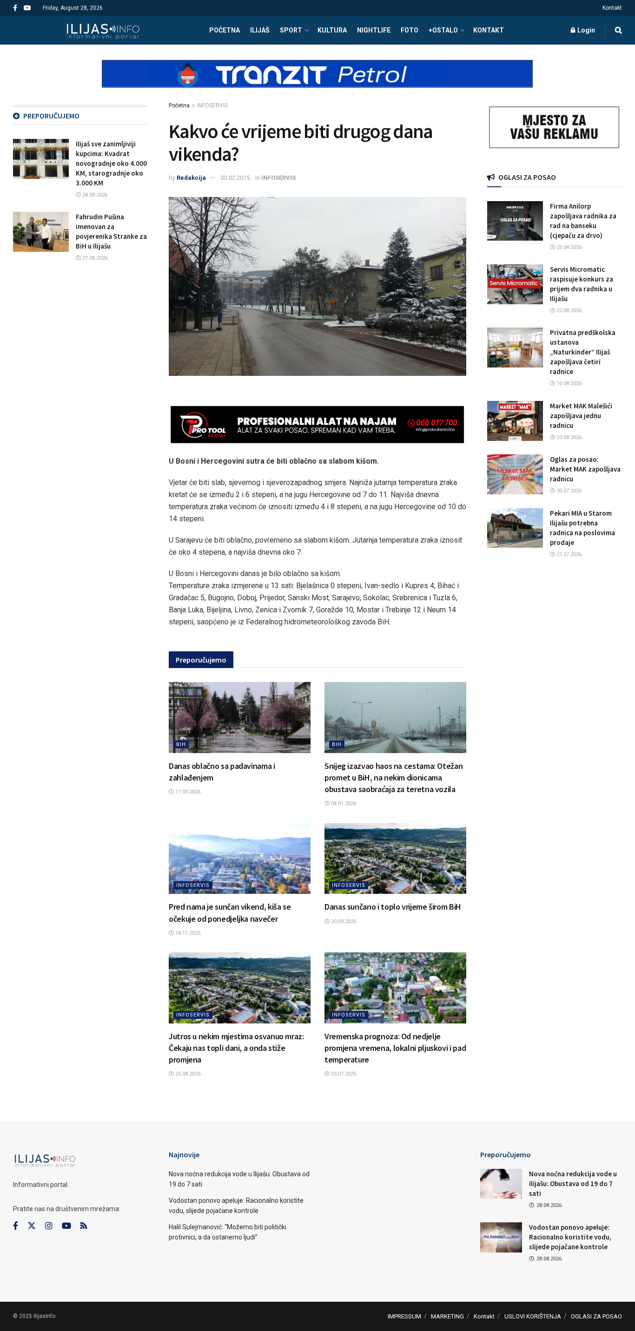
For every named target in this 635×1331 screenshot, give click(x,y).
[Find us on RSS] (83, 1226)
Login (585, 30)
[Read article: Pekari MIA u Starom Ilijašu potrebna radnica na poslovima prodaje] (515, 528)
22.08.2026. (569, 311)
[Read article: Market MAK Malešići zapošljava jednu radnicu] (515, 421)
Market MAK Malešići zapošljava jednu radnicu (581, 415)
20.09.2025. (343, 921)
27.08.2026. (95, 258)
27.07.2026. (569, 554)
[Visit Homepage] (103, 30)
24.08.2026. (95, 195)
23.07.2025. (343, 1074)
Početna (179, 105)
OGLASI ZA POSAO (596, 1316)
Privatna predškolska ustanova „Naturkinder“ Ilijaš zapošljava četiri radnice (582, 352)
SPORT (291, 30)
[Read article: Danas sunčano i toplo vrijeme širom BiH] (395, 858)
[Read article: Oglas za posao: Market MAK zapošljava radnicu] (515, 474)
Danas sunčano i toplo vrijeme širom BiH (392, 906)
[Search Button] (618, 30)
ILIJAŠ (260, 30)
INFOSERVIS (212, 105)
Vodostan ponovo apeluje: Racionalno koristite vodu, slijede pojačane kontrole (570, 1237)
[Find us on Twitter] (31, 1226)
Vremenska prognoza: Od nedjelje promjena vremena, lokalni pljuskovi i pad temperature (395, 1048)
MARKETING (447, 1316)
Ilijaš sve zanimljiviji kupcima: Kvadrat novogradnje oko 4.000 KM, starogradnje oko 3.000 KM (111, 163)
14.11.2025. (188, 933)
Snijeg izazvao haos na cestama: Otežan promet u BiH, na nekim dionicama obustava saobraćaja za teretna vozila (393, 777)
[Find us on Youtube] (27, 8)
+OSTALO (443, 30)
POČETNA (224, 30)
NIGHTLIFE (373, 30)
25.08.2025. (188, 1074)
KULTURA (332, 30)
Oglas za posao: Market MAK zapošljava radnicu (585, 469)
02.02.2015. (236, 177)
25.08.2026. (569, 247)
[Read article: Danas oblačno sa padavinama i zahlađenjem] (240, 717)
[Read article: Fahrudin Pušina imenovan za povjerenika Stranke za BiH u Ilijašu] (41, 232)
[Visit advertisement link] (317, 82)
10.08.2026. (569, 383)
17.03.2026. (188, 792)
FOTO (409, 30)
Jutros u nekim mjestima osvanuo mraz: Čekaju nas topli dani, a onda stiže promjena (236, 1048)
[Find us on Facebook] (15, 8)
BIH (181, 744)
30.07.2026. (569, 491)
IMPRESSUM (404, 1316)
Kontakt (612, 8)
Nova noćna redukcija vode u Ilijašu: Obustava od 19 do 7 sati (573, 1183)
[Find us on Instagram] (49, 1226)
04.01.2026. (343, 803)
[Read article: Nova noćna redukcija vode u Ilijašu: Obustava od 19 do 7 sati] (501, 1184)
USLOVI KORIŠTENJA (532, 1316)
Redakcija (191, 177)
